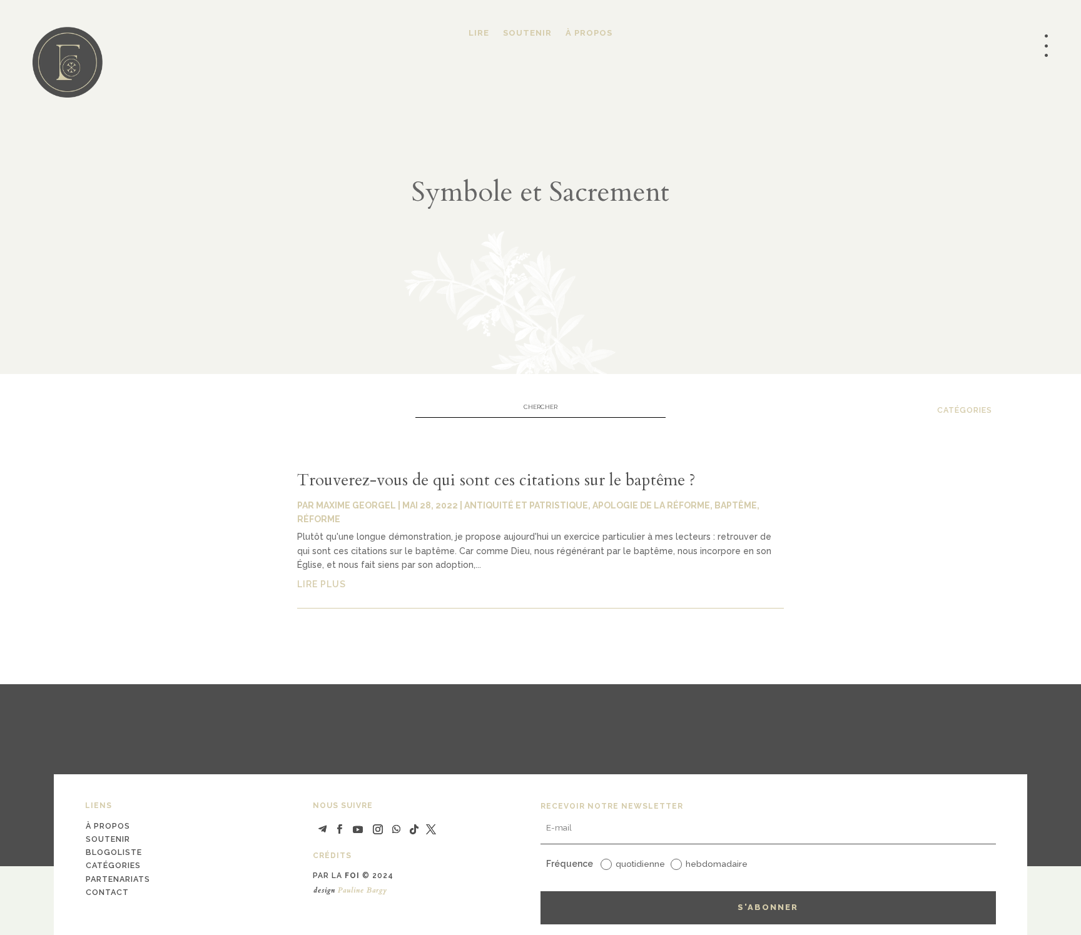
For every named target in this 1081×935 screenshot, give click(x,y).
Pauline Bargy (362, 890)
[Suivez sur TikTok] (414, 829)
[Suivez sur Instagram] (378, 829)
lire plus (321, 584)
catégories (964, 410)
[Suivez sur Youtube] (358, 829)
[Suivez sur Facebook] (339, 829)
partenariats (118, 879)
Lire (479, 33)
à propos (108, 826)
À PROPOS (589, 33)
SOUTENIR (527, 33)
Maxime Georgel (356, 505)
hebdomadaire (717, 864)
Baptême (735, 505)
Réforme (318, 519)
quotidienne (640, 864)
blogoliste (114, 852)
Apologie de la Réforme (651, 505)
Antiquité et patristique (526, 505)
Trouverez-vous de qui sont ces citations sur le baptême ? (496, 480)
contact (107, 892)
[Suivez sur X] (431, 829)
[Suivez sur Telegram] (322, 829)
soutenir (108, 839)
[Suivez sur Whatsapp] (396, 829)
